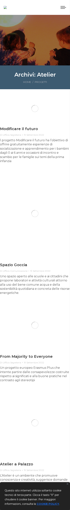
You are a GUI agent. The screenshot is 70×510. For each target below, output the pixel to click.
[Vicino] (67, 484)
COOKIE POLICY (48, 504)
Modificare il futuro (19, 129)
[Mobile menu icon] (63, 7)
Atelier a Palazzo (16, 464)
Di (10, 134)
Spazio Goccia (13, 265)
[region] (35, 496)
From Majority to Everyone (26, 356)
